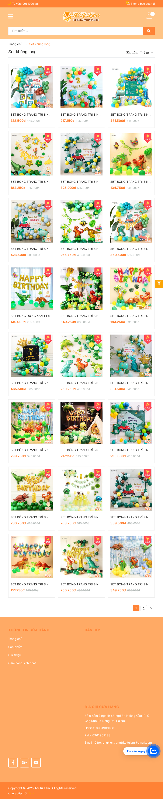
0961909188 (30, 3)
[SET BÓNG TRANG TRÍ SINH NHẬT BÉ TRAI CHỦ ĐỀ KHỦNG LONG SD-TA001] (81, 87)
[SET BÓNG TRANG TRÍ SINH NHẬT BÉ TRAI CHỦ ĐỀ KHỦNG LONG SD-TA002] (81, 356)
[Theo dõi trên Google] (24, 762)
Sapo (31, 793)
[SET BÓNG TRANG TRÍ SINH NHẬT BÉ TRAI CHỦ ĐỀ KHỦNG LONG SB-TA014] (81, 423)
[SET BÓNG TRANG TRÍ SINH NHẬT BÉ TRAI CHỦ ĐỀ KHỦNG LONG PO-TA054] (131, 356)
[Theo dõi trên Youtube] (36, 762)
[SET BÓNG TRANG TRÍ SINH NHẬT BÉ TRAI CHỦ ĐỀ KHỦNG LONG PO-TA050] (81, 154)
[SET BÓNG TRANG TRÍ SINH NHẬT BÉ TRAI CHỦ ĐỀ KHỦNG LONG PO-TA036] (131, 423)
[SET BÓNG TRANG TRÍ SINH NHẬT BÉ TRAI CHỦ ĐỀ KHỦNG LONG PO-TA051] (131, 490)
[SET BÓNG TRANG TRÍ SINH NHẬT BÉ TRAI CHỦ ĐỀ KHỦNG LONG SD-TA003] (81, 288)
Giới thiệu (14, 655)
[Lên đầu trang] (155, 779)
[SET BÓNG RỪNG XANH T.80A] (32, 288)
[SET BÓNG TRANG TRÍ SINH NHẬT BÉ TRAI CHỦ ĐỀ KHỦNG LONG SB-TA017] (32, 423)
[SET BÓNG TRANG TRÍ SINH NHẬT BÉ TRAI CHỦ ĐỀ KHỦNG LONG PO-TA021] (131, 87)
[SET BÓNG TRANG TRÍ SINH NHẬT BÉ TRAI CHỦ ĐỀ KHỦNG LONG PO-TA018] (131, 221)
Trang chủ (15, 639)
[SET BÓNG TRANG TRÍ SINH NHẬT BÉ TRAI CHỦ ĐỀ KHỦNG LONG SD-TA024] (81, 490)
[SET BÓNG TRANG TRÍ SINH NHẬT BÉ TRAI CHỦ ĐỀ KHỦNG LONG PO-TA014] (32, 356)
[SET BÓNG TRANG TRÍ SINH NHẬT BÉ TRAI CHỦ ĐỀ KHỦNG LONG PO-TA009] (32, 221)
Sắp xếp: (132, 52)
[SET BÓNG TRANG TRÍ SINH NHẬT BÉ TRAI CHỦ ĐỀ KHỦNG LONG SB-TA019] (32, 557)
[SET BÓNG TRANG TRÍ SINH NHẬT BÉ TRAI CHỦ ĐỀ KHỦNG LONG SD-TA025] (32, 154)
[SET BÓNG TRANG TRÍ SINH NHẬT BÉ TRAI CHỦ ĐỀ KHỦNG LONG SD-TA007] (81, 221)
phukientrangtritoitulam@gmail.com (127, 742)
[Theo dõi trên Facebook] (13, 762)
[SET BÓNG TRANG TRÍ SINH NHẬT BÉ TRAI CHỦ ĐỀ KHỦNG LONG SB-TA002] (131, 288)
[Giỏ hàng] (149, 18)
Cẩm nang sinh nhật (22, 663)
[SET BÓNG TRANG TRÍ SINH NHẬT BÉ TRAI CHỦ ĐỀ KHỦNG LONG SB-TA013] (81, 557)
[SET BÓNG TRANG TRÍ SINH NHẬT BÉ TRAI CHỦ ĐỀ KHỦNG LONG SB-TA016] (131, 557)
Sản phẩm (15, 647)
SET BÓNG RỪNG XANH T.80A (32, 316)
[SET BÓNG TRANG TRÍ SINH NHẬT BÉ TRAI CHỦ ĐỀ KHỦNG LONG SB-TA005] (32, 490)
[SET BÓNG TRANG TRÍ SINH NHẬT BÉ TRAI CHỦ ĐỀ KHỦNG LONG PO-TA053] (32, 87)
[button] (43, 630)
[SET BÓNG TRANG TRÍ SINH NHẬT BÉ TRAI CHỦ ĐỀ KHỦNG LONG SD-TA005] (131, 154)
